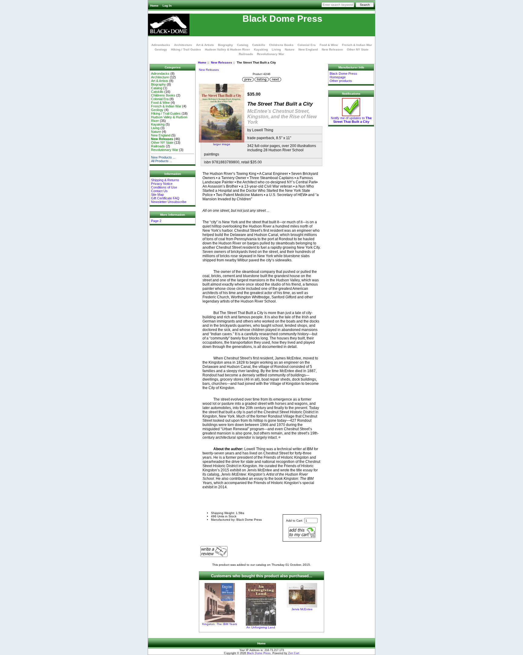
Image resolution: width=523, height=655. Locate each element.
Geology (161, 49)
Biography (225, 45)
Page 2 (156, 221)
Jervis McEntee (302, 609)
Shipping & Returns (165, 180)
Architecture (183, 45)
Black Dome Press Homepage (343, 75)
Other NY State (358, 49)
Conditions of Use (164, 187)
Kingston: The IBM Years (219, 624)
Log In (167, 5)
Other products (341, 81)
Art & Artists (205, 45)
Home (154, 5)
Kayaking (261, 49)
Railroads (246, 54)
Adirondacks (160, 45)
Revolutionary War (270, 54)
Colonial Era (307, 45)
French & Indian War (357, 45)
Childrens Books (281, 45)
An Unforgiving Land (260, 627)
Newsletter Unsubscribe (168, 202)
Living (276, 49)
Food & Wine (329, 45)
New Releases (221, 62)
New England (308, 49)
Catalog (242, 45)
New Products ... (163, 157)
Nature (289, 49)
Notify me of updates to (351, 119)
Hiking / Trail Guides (186, 49)
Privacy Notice (162, 183)
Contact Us (159, 191)
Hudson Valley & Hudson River (227, 49)
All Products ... (161, 161)
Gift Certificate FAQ (165, 198)
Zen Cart (293, 653)
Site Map (157, 194)
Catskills (258, 45)
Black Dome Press (259, 653)
